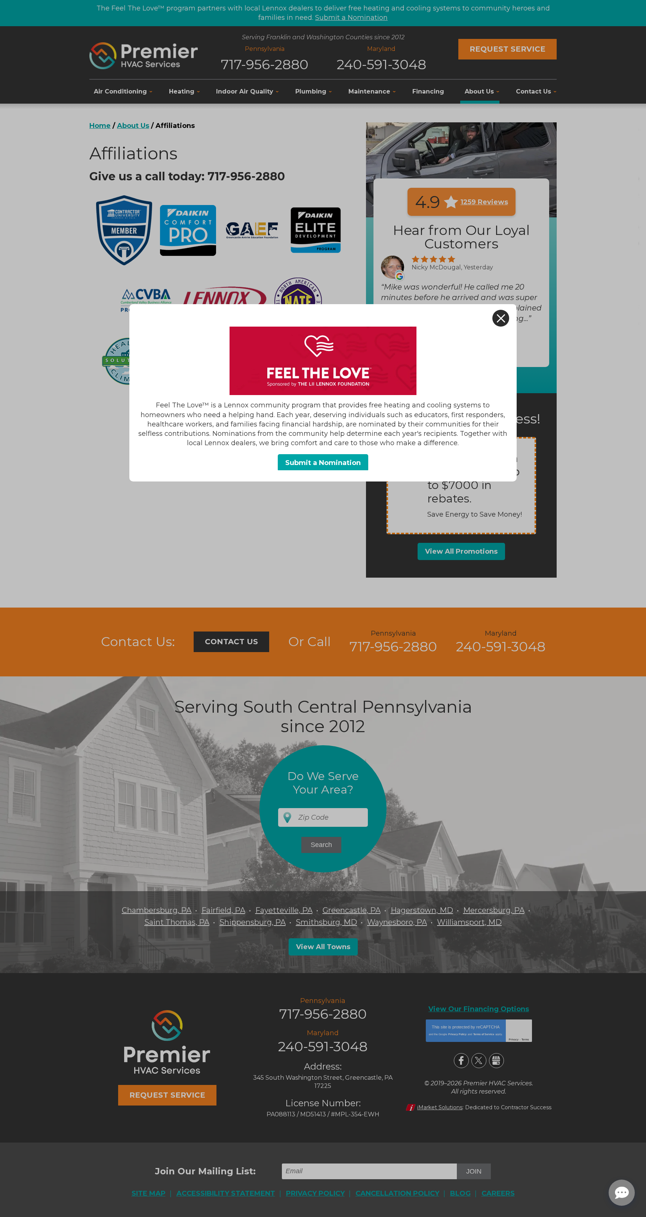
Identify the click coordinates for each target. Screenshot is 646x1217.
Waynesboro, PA (397, 922)
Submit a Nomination (351, 17)
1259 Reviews (484, 202)
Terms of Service (483, 1034)
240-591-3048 (381, 64)
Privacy (514, 1039)
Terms (525, 1039)
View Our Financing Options (478, 1009)
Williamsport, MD (469, 922)
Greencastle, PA (352, 910)
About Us (133, 126)
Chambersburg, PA (156, 910)
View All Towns (323, 947)
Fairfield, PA (223, 910)
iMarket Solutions (439, 1107)
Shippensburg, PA (252, 922)
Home (100, 126)
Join (474, 1171)
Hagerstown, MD (422, 910)
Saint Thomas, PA (176, 922)
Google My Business (496, 1060)
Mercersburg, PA (494, 910)
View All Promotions (461, 551)
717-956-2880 (264, 64)
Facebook (461, 1060)
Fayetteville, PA (284, 910)
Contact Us (231, 641)
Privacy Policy (457, 1034)
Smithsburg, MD (326, 922)
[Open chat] (622, 1193)
